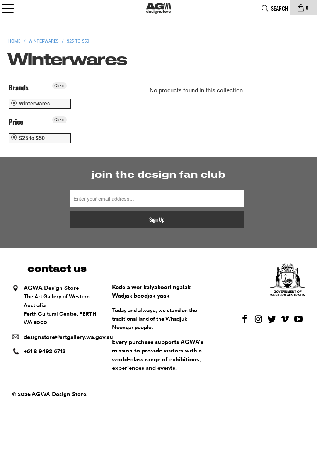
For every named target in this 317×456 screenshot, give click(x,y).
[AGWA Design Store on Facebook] (245, 319)
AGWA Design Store (59, 394)
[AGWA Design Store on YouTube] (299, 319)
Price (16, 122)
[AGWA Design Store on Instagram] (258, 319)
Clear (59, 85)
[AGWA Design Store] (158, 7)
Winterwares (34, 103)
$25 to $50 (31, 138)
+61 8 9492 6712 (44, 351)
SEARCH (279, 8)
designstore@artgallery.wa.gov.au (68, 336)
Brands (19, 87)
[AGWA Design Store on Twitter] (272, 319)
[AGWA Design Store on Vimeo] (285, 319)
